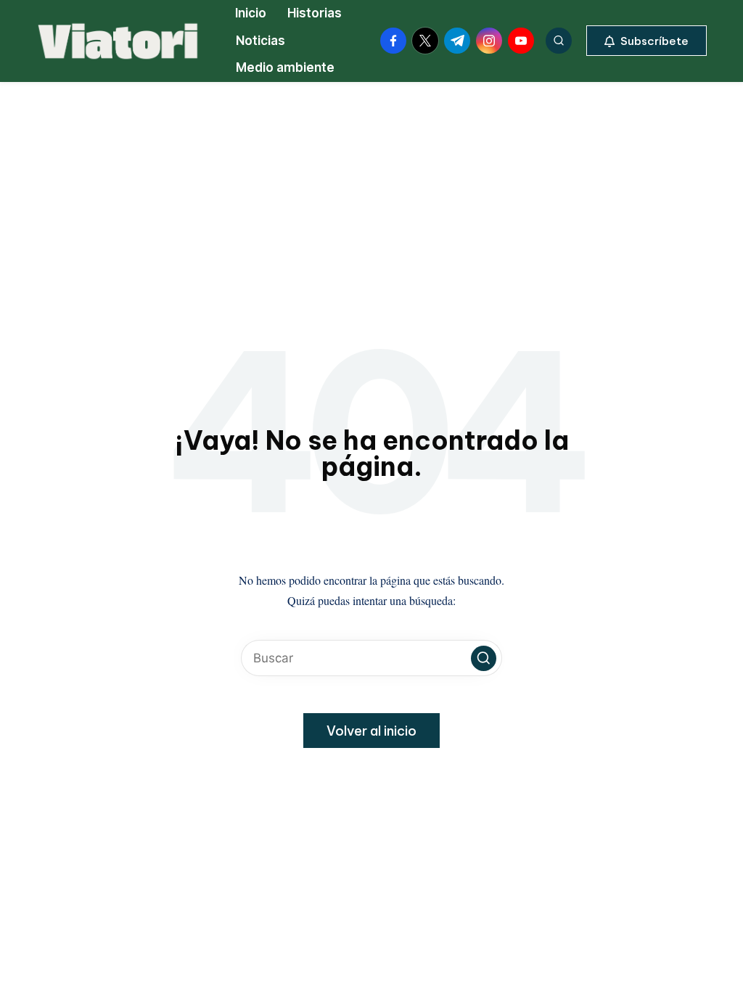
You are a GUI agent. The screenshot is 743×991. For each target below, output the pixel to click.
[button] (646, 40)
